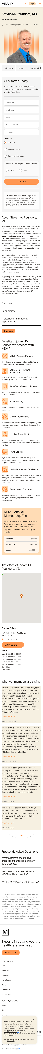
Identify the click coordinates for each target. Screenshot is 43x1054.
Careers (5, 985)
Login (32, 3)
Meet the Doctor (14, 149)
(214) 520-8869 (11, 639)
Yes (12, 171)
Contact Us (6, 990)
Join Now (8, 68)
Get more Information (16, 156)
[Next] (30, 836)
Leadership (6, 975)
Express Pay (6, 994)
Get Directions (11, 645)
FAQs (3, 966)
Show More (7, 716)
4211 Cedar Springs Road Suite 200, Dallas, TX (23, 25)
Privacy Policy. (22, 202)
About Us (5, 970)
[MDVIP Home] (7, 4)
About (21, 68)
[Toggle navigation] (40, 3)
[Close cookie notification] (33, 1019)
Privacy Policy (12, 1035)
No (25, 171)
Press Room (6, 980)
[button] (21, 596)
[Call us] (26, 3)
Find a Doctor (10, 952)
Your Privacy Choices (10, 1032)
